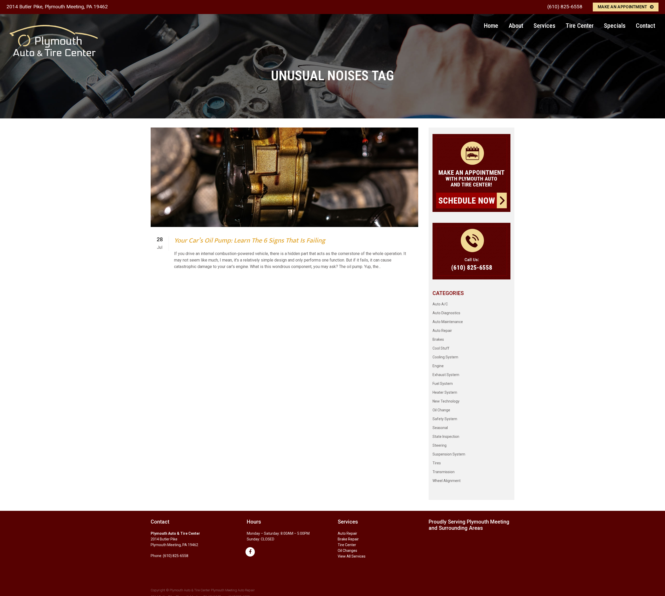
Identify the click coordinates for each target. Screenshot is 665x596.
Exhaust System (446, 375)
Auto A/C (440, 304)
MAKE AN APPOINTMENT (622, 6)
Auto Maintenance (448, 322)
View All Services (351, 556)
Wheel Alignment (447, 481)
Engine (438, 366)
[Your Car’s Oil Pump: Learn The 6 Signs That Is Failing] (284, 177)
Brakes (438, 339)
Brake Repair (348, 539)
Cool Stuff (441, 348)
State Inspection (446, 436)
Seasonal (440, 428)
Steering (440, 445)
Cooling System (445, 357)
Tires (437, 463)
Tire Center (347, 545)
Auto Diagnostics (446, 313)
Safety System (445, 419)
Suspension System (449, 454)
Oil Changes (347, 550)
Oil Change (441, 410)
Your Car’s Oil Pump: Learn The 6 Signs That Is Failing (249, 240)
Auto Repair (442, 331)
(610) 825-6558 (564, 7)
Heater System (445, 392)
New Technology (446, 401)
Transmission (444, 472)
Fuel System (443, 383)
